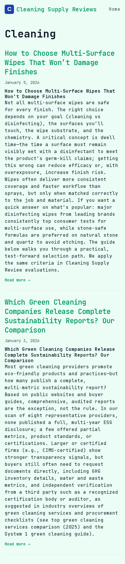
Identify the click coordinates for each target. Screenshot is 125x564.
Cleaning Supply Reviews (56, 9)
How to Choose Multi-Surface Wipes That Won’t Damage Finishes (60, 62)
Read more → (17, 280)
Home (114, 9)
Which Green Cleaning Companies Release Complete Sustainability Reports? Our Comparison (60, 316)
